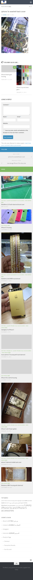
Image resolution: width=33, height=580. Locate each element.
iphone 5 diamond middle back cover (11, 462)
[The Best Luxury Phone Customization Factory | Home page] (4, 2)
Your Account (8, 549)
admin (4, 15)
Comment (6, 105)
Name (5, 117)
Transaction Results (9, 545)
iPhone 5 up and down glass (23, 88)
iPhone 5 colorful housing (9, 500)
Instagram (6, 529)
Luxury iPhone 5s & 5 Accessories (16, 326)
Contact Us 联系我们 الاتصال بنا (11, 525)
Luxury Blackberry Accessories (15, 200)
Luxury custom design (19, 505)
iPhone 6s (9, 351)
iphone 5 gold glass (18, 500)
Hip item (3, 200)
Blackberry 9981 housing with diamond (12, 485)
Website (5, 123)
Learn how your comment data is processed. (16, 144)
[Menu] (31, 2)
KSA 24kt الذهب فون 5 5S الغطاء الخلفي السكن (13, 503)
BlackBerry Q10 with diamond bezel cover (12, 204)
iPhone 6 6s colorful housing (9, 378)
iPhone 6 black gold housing (6, 76)
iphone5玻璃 (24, 500)
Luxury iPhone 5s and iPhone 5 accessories (16, 507)
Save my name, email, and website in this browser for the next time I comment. (15, 131)
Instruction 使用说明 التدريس (11, 533)
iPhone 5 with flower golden (9, 429)
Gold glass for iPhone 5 (7, 330)
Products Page (7, 537)
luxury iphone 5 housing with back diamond (13, 355)
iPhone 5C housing (6, 228)
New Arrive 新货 (6, 6)
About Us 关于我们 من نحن (10, 521)
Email (19, 117)
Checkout (6, 541)
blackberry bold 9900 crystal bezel (10, 279)
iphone (2, 500)
